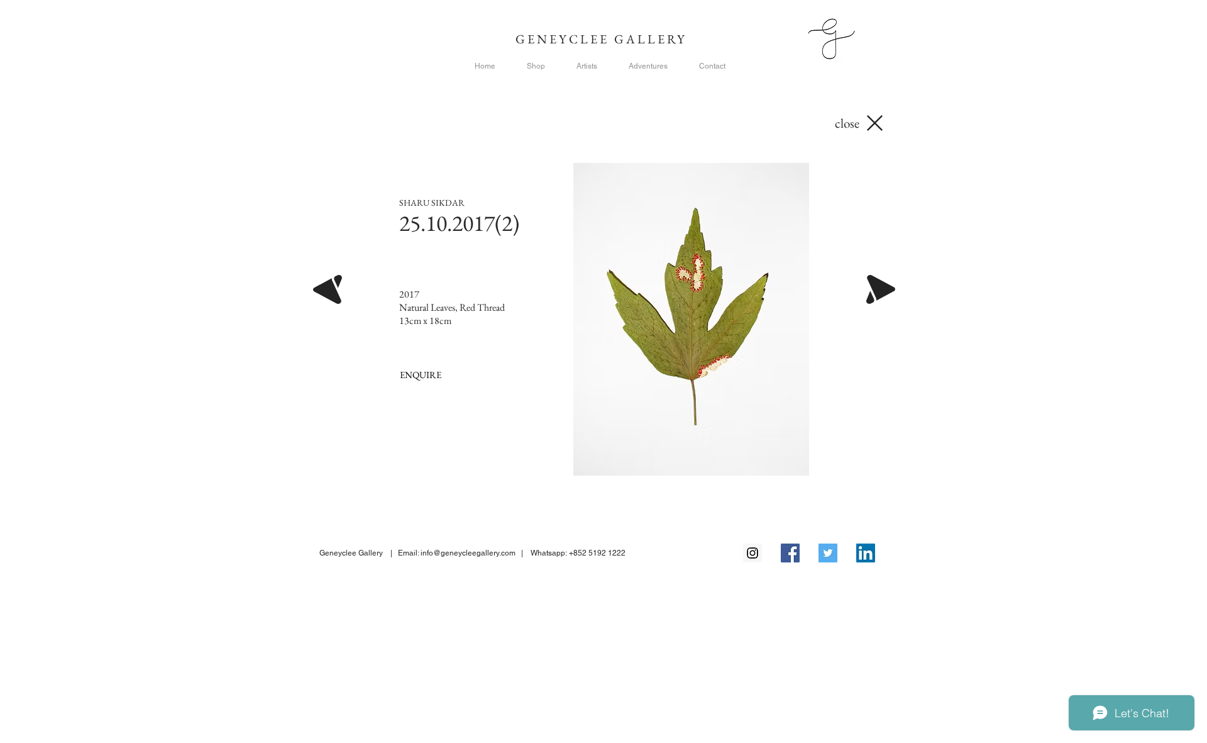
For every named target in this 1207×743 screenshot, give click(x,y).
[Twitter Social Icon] (827, 553)
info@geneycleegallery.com (468, 553)
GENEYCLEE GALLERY (603, 39)
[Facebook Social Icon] (790, 553)
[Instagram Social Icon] (752, 553)
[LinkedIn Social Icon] (865, 553)
